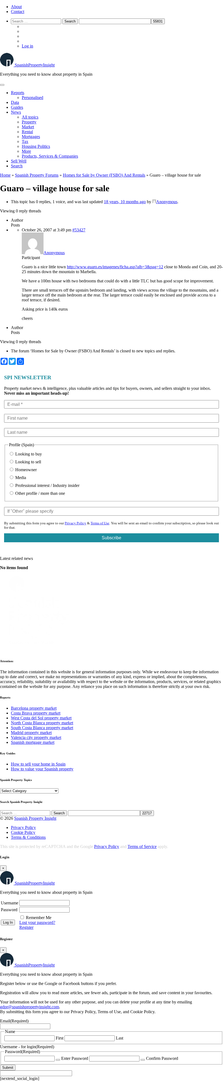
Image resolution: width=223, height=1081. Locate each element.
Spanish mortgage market (32, 742)
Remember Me (38, 917)
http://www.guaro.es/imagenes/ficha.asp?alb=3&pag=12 (115, 266)
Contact (17, 11)
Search (17, 166)
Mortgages (31, 136)
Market (28, 127)
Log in (27, 46)
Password (9, 909)
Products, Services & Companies (50, 156)
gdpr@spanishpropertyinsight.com (29, 1007)
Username (9, 903)
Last (119, 1038)
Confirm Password (162, 1058)
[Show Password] (58, 1060)
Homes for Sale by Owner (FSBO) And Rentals (104, 175)
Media (20, 477)
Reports (17, 92)
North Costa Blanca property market (42, 722)
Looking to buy (28, 454)
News (16, 112)
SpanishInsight (35, 65)
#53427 (78, 230)
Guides (17, 107)
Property (29, 122)
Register (26, 927)
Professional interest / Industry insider (46, 485)
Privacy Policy (75, 523)
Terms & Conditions (28, 837)
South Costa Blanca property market (42, 727)
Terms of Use (100, 523)
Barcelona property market (34, 708)
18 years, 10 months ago (125, 201)
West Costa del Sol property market (41, 718)
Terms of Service (142, 846)
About (16, 6)
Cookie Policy (23, 832)
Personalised (32, 97)
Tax (25, 141)
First (59, 1038)
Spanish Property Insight (35, 818)
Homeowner (25, 469)
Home (5, 175)
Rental (27, 131)
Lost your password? (37, 922)
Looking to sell (27, 462)
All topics (30, 117)
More (26, 151)
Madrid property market (31, 732)
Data (15, 102)
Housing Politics (36, 146)
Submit (7, 1068)
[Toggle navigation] (2, 85)
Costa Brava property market (35, 713)
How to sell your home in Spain (38, 764)
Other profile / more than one (39, 493)
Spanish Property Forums (36, 175)
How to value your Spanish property (42, 769)
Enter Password (74, 1058)
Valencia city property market (36, 737)
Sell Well (18, 161)
